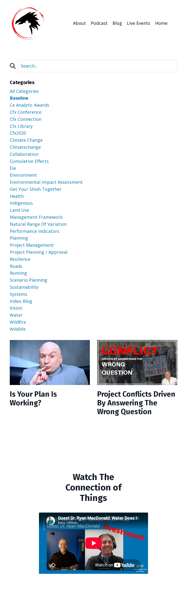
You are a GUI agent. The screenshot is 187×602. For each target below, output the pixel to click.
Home (161, 23)
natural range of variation (38, 224)
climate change (26, 140)
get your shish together (36, 189)
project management (32, 245)
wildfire (18, 322)
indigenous (21, 203)
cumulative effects (29, 161)
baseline (19, 98)
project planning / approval (38, 252)
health (17, 196)
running (18, 273)
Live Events (138, 23)
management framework (36, 217)
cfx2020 (18, 133)
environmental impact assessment (46, 182)
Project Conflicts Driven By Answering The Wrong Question (136, 403)
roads (16, 266)
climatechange (25, 147)
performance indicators (34, 231)
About (79, 23)
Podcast (99, 23)
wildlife (18, 329)
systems (18, 294)
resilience (20, 259)
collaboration (24, 154)
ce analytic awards (29, 105)
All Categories (24, 91)
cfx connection (25, 119)
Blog (117, 23)
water (16, 315)
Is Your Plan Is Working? (33, 398)
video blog (21, 301)
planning (19, 238)
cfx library (21, 126)
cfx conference (25, 112)
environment (23, 175)
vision (16, 308)
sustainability (24, 287)
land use (19, 210)
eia (13, 168)
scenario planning (28, 280)
